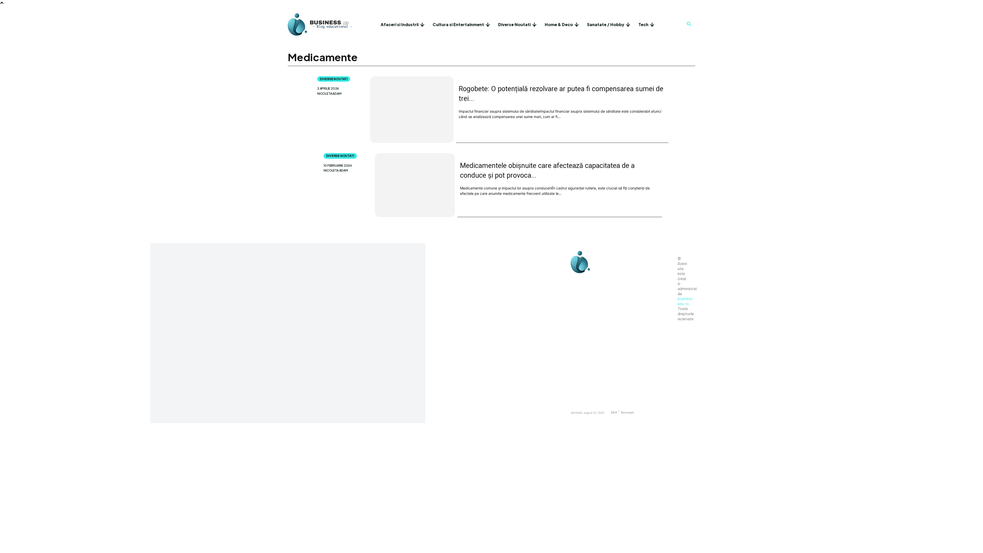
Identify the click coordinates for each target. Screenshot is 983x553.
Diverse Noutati (334, 79)
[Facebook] (576, 279)
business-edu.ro (686, 301)
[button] (689, 24)
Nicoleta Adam (329, 93)
